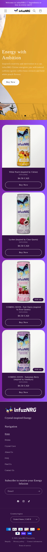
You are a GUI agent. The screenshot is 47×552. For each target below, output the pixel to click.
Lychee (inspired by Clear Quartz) (23, 239)
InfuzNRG (22, 538)
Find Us (8, 464)
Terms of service (25, 545)
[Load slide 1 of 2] (22, 116)
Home (7, 434)
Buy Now (10, 82)
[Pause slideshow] (44, 115)
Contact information (34, 541)
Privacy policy (18, 541)
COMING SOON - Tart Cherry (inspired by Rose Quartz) (23, 308)
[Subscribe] (39, 491)
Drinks (7, 440)
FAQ (7, 458)
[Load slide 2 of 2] (25, 116)
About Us (9, 452)
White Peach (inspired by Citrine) (23, 172)
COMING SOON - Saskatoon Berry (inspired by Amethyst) (23, 378)
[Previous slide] (17, 115)
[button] (6, 11)
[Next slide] (29, 115)
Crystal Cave (10, 446)
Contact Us (9, 470)
